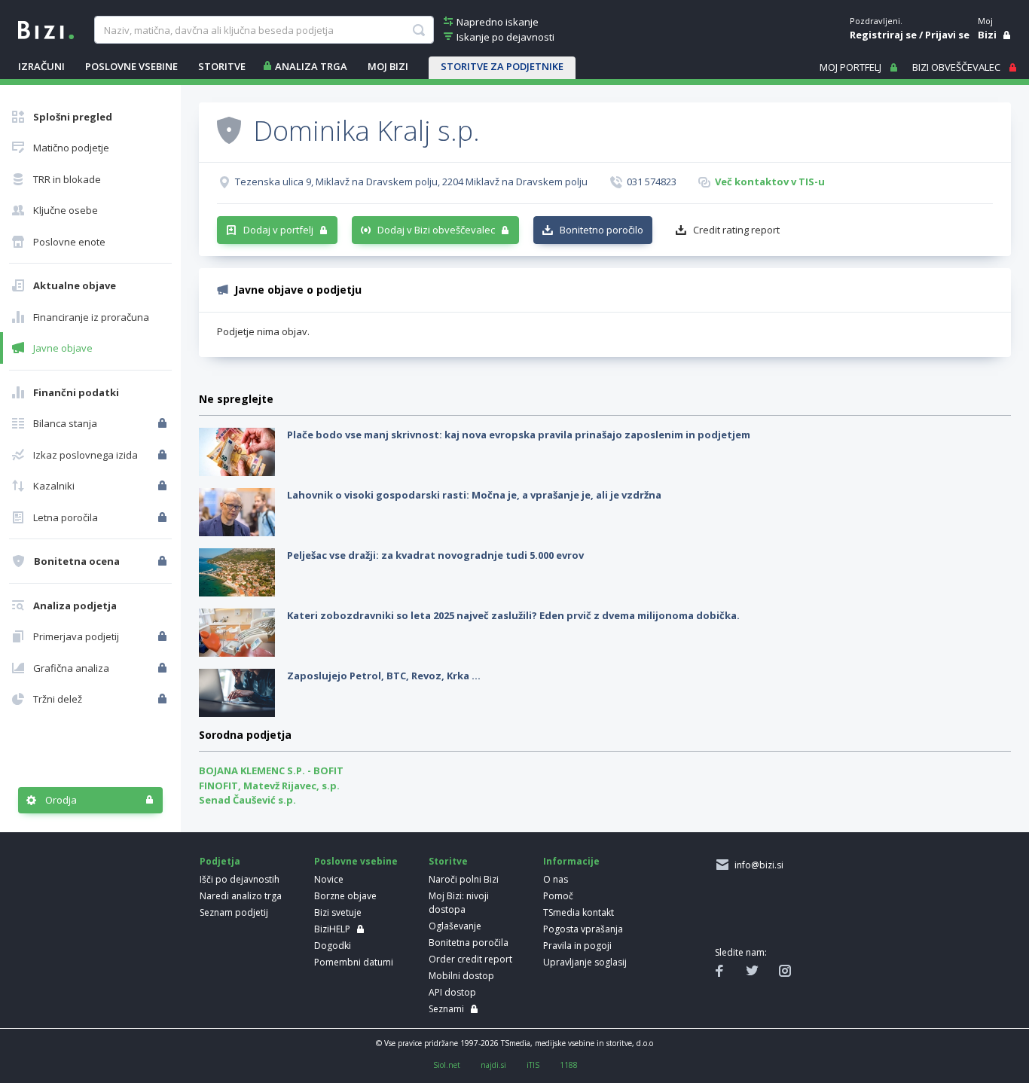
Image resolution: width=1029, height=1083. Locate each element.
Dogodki (332, 945)
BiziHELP (332, 929)
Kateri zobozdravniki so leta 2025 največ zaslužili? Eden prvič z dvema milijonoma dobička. (513, 615)
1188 (569, 1065)
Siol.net (446, 1065)
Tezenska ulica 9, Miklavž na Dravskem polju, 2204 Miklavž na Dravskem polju (411, 181)
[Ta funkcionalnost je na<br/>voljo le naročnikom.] (164, 423)
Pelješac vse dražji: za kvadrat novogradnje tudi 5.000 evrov (435, 555)
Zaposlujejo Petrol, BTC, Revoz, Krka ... (384, 675)
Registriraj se (883, 34)
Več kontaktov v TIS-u (770, 181)
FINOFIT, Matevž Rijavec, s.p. (269, 785)
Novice (329, 879)
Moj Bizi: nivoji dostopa (459, 902)
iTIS (533, 1065)
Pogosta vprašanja (583, 929)
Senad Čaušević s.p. (247, 800)
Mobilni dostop (461, 975)
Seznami (446, 1008)
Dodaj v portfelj (278, 229)
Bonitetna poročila (468, 942)
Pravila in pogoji (577, 945)
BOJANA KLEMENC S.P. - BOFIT (271, 770)
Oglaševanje (455, 926)
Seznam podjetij (234, 912)
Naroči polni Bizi (464, 879)
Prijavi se (947, 34)
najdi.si (493, 1065)
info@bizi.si (756, 865)
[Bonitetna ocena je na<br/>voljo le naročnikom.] (164, 561)
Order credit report (470, 959)
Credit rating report (736, 229)
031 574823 (651, 181)
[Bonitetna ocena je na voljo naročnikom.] (229, 129)
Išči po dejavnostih (239, 879)
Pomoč (558, 895)
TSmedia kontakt (578, 912)
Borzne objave (345, 895)
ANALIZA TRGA (311, 66)
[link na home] (46, 28)
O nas (555, 879)
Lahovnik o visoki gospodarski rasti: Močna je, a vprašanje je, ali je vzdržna (474, 495)
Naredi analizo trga (241, 895)
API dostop (452, 992)
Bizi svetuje (338, 912)
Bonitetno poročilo (601, 229)
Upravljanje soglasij (585, 962)
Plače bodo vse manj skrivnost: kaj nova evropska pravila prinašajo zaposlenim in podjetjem (518, 434)
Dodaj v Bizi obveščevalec (436, 229)
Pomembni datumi (353, 962)
